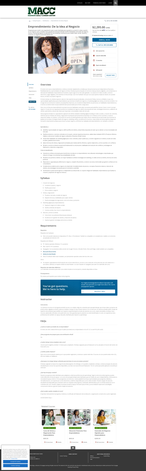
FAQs (30, 98)
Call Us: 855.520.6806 (111, 20)
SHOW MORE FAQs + (46, 398)
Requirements (32, 91)
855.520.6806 (32, 109)
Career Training (63, 456)
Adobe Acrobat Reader (49, 254)
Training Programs (37, 20)
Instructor (31, 94)
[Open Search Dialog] (115, 2)
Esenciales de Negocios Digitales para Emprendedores (102, 433)
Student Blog (106, 456)
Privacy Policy (75, 467)
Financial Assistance (94, 457)
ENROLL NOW (104, 40)
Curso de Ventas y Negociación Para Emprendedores (49, 433)
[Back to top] (73, 453)
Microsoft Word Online (49, 251)
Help (91, 459)
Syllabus (31, 87)
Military (92, 456)
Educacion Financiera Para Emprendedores (78, 432)
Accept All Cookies (15, 461)
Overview (31, 84)
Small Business (46, 20)
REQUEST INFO (110, 75)
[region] (15, 457)
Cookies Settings (15, 465)
